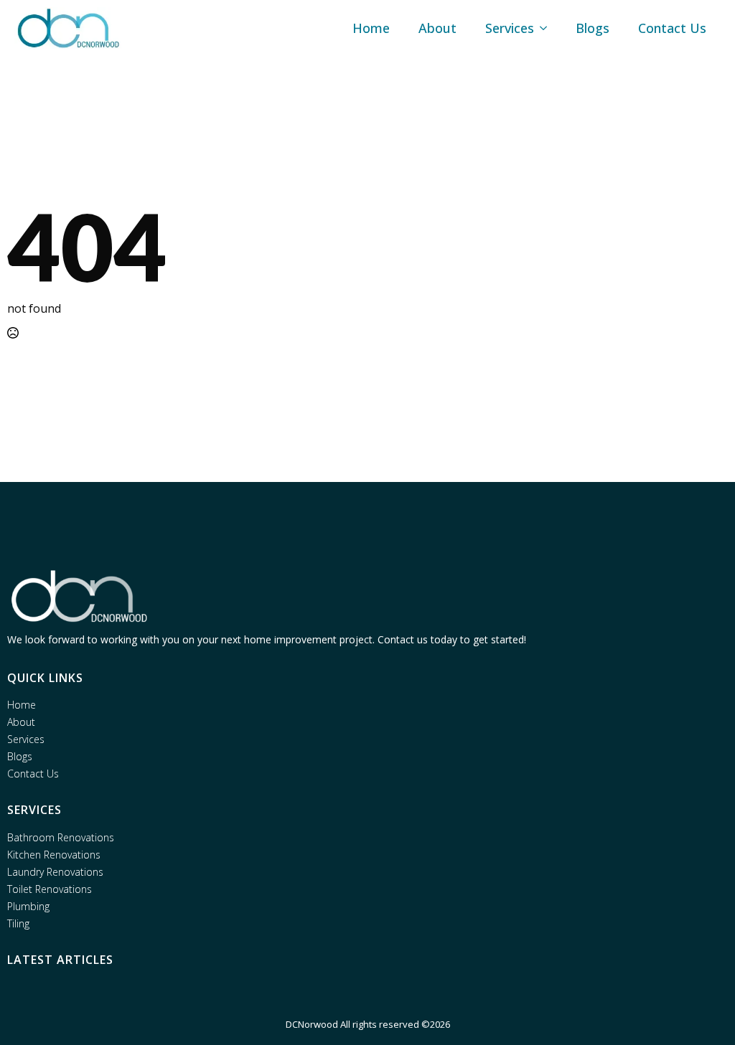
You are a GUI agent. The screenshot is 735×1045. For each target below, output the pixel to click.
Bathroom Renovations (60, 838)
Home (371, 28)
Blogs (592, 28)
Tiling (18, 924)
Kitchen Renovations (53, 855)
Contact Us (672, 28)
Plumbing (28, 907)
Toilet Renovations (49, 889)
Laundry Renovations (55, 872)
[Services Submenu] (547, 28)
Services (509, 28)
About (437, 28)
